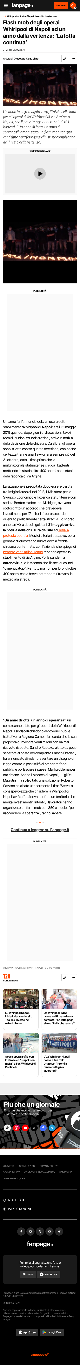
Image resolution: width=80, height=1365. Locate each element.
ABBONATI (60, 5)
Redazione (65, 1172)
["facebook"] (43, 1128)
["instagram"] (16, 1128)
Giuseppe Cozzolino (26, 58)
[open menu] (4, 5)
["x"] (34, 1128)
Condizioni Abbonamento (39, 1172)
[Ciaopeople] (40, 1354)
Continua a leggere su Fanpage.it (40, 829)
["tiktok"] (7, 1128)
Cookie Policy (11, 1172)
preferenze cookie (14, 1178)
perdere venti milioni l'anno (23, 552)
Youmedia (9, 1166)
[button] (73, 58)
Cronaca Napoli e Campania (18, 968)
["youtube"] (25, 1128)
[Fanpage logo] (22, 5)
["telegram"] (52, 1128)
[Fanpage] (40, 1244)
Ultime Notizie (52, 968)
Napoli (39, 968)
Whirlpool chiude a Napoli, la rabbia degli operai (32, 16)
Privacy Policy (48, 1166)
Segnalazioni (27, 1166)
